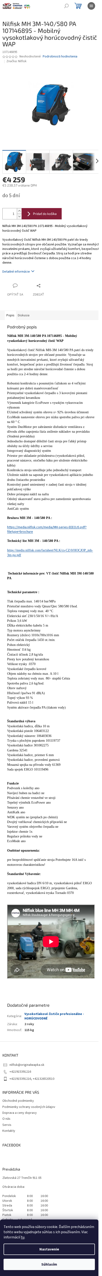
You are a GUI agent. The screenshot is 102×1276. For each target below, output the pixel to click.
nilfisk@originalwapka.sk (26, 1065)
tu (22, 1237)
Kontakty (8, 1130)
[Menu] (91, 6)
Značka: (16, 61)
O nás (6, 1118)
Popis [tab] (10, 315)
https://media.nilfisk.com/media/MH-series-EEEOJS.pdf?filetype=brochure (47, 529)
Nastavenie (49, 1249)
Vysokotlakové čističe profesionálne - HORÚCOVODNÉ (54, 1016)
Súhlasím (49, 1264)
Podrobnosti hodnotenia (60, 56)
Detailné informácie (16, 271)
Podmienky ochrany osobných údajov (28, 1107)
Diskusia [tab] (23, 315)
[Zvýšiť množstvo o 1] (19, 211)
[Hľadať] (66, 6)
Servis (6, 1125)
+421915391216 (20, 1071)
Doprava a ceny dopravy (19, 1113)
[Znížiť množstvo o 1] (19, 216)
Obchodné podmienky (18, 1100)
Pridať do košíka (45, 214)
